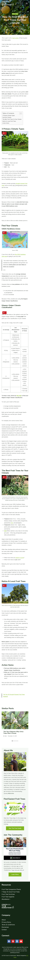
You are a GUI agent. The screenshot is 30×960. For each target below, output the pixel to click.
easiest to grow (19, 557)
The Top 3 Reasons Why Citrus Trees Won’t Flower (13, 732)
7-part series (15, 38)
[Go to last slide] (4, 725)
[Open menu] (26, 3)
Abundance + (6, 899)
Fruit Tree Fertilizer (8, 894)
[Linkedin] (17, 941)
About (4, 920)
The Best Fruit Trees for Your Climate (11, 119)
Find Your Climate (6, 117)
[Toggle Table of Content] (19, 113)
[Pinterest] (13, 941)
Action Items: (5, 123)
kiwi (12, 523)
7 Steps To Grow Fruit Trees (11, 892)
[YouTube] (21, 941)
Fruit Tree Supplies (8, 897)
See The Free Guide (15, 828)
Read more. (11, 793)
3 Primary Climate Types (8, 115)
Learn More (15, 874)
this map (19, 395)
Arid (5, 531)
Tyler (11, 26)
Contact (4, 930)
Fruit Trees (15, 13)
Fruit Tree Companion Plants (11, 889)
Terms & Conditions (8, 925)
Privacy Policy (6, 922)
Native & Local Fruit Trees (9, 121)
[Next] (25, 725)
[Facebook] (9, 941)
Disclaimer (5, 927)
